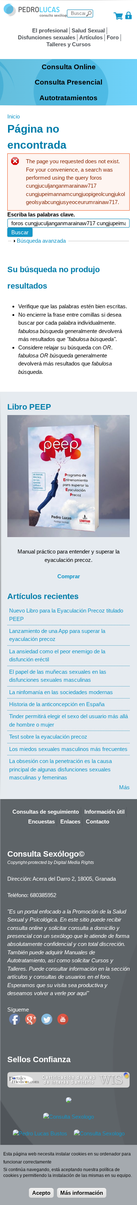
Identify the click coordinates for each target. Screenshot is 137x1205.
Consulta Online (69, 67)
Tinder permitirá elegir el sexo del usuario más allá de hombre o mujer (68, 720)
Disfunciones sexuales (46, 37)
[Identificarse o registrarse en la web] (128, 15)
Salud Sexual (88, 30)
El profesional (50, 30)
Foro (113, 37)
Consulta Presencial (68, 82)
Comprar (68, 576)
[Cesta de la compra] (118, 15)
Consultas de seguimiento (45, 812)
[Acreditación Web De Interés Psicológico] (69, 1101)
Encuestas (41, 821)
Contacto (97, 821)
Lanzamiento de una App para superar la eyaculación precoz (57, 635)
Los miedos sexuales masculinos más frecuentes (68, 749)
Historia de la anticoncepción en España (56, 704)
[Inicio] (36, 15)
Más (124, 787)
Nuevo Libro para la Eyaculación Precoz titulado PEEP (66, 614)
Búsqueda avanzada (41, 241)
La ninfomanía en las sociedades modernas (61, 692)
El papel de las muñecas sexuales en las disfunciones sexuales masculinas (57, 676)
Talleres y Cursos (68, 44)
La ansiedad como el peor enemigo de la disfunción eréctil (57, 655)
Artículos (91, 37)
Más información (81, 1193)
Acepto (41, 1193)
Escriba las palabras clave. (41, 214)
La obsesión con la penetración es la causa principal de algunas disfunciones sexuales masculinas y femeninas (60, 769)
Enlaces (70, 821)
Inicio (13, 116)
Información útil (104, 812)
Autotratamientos (68, 98)
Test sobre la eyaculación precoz (48, 736)
